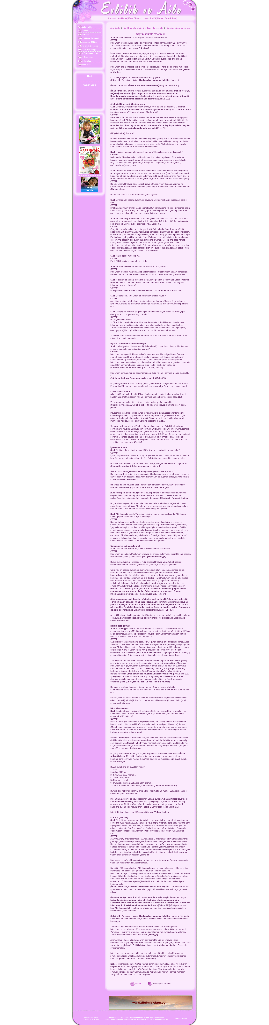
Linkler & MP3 (149, 18)
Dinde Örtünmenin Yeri (87, 53)
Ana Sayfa (115, 28)
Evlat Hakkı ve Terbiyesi (88, 38)
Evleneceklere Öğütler (87, 42)
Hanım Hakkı (83, 34)
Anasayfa (112, 18)
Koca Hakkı (82, 31)
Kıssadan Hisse (84, 65)
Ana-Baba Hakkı (84, 27)
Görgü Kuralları (84, 61)
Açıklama (122, 18)
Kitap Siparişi (134, 18)
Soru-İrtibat (170, 18)
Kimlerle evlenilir (155, 28)
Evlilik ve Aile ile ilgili (87, 50)
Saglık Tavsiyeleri (85, 57)
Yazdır (138, 984)
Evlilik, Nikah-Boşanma (87, 46)
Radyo (160, 18)
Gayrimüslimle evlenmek (178, 28)
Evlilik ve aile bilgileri (134, 28)
